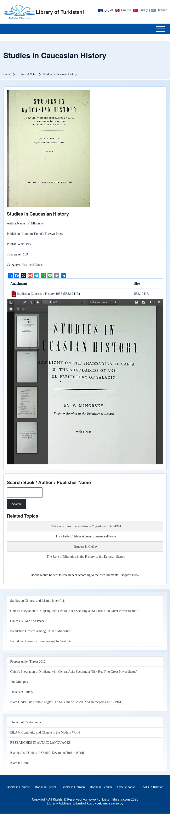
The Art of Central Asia (25, 722)
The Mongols (19, 681)
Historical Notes (31, 264)
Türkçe (143, 10)
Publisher (13, 233)
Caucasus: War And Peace (27, 621)
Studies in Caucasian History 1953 (39, 293)
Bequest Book (130, 575)
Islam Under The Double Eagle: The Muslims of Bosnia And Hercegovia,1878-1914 (65, 702)
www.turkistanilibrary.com (109, 799)
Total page (14, 254)
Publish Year (15, 244)
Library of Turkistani (60, 12)
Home (6, 74)
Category (13, 264)
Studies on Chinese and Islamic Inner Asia (37, 600)
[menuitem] (18, 787)
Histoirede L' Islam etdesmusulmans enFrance (86, 536)
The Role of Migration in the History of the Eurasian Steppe (86, 556)
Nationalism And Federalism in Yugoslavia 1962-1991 (85, 526)
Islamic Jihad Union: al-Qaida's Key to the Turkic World (47, 752)
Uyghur (161, 10)
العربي (108, 10)
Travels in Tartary (21, 692)
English (125, 10)
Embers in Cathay (86, 546)
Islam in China (19, 763)
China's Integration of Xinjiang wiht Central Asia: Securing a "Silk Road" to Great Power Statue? (74, 611)
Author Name (16, 223)
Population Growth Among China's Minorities (40, 631)
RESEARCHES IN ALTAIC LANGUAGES (40, 742)
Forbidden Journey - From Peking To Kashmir (40, 641)
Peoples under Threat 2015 (27, 661)
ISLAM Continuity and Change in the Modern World (45, 732)
